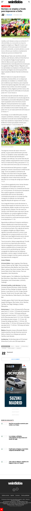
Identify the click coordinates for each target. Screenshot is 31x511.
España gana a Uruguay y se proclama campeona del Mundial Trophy (18, 449)
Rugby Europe (11, 348)
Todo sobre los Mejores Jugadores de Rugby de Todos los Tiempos (18, 462)
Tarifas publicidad (25, 495)
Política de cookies (11, 505)
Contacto (17, 495)
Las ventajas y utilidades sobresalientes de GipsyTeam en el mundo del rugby (18, 437)
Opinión (12, 495)
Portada (4, 348)
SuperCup (18, 348)
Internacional (24, 346)
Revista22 (9, 15)
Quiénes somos (5, 495)
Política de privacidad (20, 505)
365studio (20, 506)
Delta (12, 346)
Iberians (17, 346)
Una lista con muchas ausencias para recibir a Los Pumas (18, 424)
